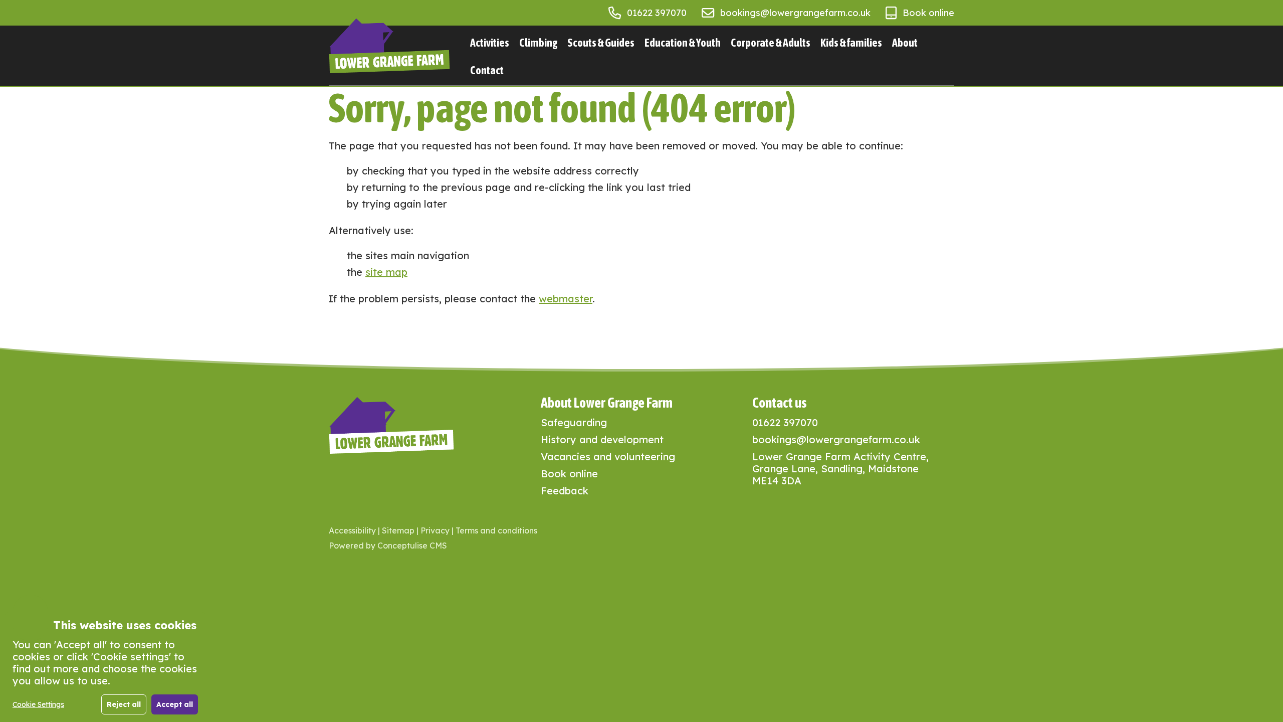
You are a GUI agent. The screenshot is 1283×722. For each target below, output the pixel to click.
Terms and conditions (496, 530)
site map (386, 272)
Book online (928, 13)
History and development (602, 439)
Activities (489, 42)
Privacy (435, 530)
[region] (105, 667)
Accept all (174, 704)
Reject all (124, 704)
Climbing (538, 42)
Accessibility (352, 530)
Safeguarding (574, 422)
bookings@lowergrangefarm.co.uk (795, 13)
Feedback (564, 490)
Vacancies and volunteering (608, 456)
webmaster (565, 298)
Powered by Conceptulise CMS (388, 545)
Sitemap (398, 530)
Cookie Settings (38, 704)
